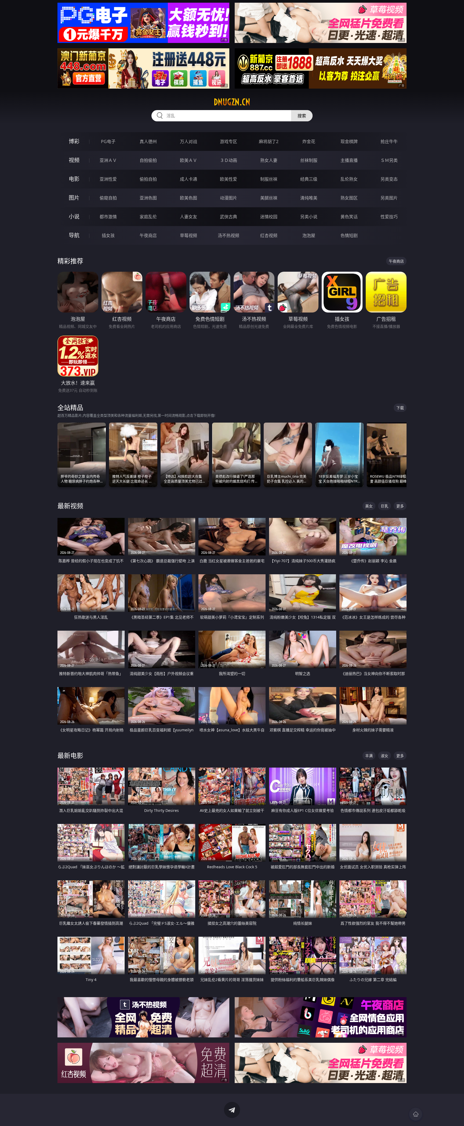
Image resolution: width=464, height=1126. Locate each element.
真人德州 (148, 141)
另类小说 (308, 217)
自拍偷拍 (148, 160)
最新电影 (70, 755)
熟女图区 (349, 198)
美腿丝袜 (268, 198)
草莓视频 (188, 235)
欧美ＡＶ (188, 160)
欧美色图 (188, 198)
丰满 (369, 755)
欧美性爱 (228, 179)
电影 (74, 179)
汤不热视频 (228, 235)
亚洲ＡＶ (108, 160)
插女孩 (108, 235)
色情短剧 (349, 235)
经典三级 (308, 179)
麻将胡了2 (268, 141)
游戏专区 (228, 141)
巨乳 (384, 505)
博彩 (74, 141)
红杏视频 (268, 235)
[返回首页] (415, 1114)
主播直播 (349, 160)
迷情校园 (268, 217)
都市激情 (108, 217)
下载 (400, 407)
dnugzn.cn (232, 102)
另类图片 (389, 198)
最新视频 (70, 505)
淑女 (384, 755)
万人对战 (188, 141)
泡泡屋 (308, 235)
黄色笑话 (349, 217)
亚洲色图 (148, 198)
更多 (400, 505)
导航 (74, 235)
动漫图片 (228, 198)
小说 (74, 216)
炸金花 (308, 141)
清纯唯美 (308, 198)
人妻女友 (188, 217)
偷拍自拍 (148, 179)
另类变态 (389, 179)
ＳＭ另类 (389, 160)
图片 (74, 197)
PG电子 (108, 141)
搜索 (302, 116)
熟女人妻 (268, 160)
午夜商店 (148, 235)
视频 (74, 160)
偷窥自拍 (108, 198)
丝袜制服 (308, 160)
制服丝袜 (268, 179)
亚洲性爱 (108, 179)
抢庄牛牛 (389, 141)
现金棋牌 (349, 141)
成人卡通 (188, 179)
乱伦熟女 (349, 179)
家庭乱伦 (148, 217)
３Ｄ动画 (228, 160)
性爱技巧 (389, 217)
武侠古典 (228, 217)
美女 (369, 505)
